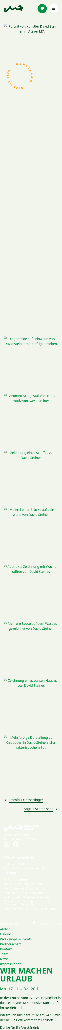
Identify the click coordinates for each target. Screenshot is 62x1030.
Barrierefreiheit (13, 909)
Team (4, 954)
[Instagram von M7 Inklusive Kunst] (6, 844)
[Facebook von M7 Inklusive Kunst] (16, 844)
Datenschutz (29, 904)
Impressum (11, 904)
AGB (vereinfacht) (45, 909)
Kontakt (6, 949)
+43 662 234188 (14, 864)
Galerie (5, 934)
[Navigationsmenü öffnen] (53, 8)
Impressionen (10, 964)
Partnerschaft (10, 944)
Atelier (5, 929)
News (4, 959)
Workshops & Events (16, 939)
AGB (28, 909)
